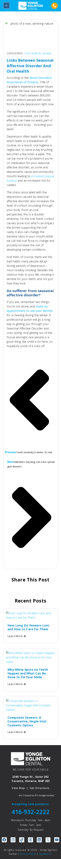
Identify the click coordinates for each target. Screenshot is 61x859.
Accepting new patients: (30, 804)
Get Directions (39, 788)
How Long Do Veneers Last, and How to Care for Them (28, 627)
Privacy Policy (28, 853)
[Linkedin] (39, 839)
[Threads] (30, 839)
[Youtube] (56, 839)
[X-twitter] (48, 839)
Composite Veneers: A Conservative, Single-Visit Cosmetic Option (27, 721)
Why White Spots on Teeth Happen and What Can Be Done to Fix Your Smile (27, 673)
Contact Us (45, 853)
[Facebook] (4, 839)
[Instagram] (13, 839)
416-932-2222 (31, 812)
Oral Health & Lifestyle (38, 53)
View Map (18, 788)
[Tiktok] (21, 839)
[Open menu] (6, 5)
